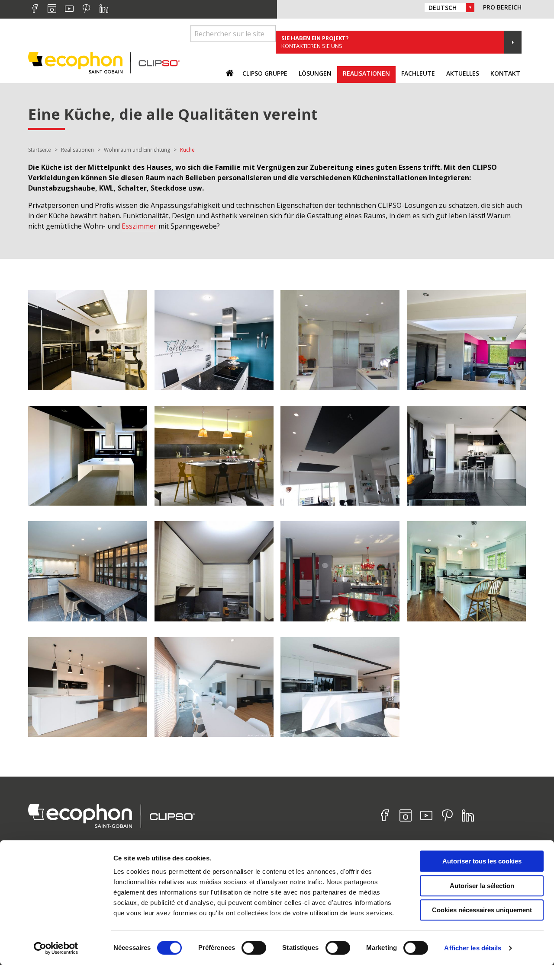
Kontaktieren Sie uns (315, 42)
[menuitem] (265, 74)
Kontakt (505, 73)
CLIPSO (104, 62)
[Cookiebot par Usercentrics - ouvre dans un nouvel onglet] (56, 948)
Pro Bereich (502, 7)
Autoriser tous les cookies (482, 861)
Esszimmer (139, 226)
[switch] (254, 948)
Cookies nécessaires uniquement (482, 910)
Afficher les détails (472, 948)
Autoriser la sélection (482, 885)
